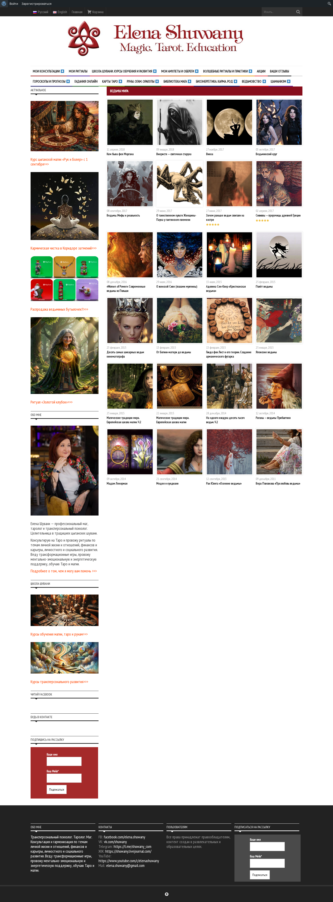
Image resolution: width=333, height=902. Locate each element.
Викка (209, 154)
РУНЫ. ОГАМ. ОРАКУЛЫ (141, 81)
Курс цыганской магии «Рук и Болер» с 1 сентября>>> (59, 162)
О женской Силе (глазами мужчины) (176, 286)
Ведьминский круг (266, 154)
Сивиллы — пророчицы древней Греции (278, 215)
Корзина (98, 12)
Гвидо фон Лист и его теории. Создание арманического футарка (228, 354)
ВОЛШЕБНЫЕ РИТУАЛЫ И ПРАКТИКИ (226, 71)
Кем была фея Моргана (120, 154)
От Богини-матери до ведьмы (173, 352)
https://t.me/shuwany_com (132, 846)
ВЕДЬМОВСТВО (252, 81)
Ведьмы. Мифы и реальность (123, 215)
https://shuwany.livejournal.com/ (128, 851)
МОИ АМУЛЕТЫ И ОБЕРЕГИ (178, 71)
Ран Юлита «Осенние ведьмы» (223, 483)
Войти (14, 3)
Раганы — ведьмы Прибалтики (273, 418)
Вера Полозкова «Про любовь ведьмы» (278, 483)
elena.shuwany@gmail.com (125, 865)
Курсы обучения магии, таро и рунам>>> (59, 634)
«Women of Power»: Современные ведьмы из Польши (126, 288)
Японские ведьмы (266, 352)
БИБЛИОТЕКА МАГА (176, 81)
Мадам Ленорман (117, 483)
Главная (77, 12)
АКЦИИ (261, 71)
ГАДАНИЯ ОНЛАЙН (86, 81)
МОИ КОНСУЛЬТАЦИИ (46, 71)
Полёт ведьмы (264, 286)
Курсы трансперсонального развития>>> (59, 681)
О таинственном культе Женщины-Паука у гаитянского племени (176, 217)
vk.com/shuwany (115, 841)
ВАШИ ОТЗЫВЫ (279, 71)
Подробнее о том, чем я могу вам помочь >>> (64, 570)
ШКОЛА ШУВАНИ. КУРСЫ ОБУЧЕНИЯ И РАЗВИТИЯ (122, 71)
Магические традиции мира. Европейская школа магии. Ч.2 (124, 420)
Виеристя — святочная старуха (173, 154)
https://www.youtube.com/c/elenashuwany (129, 860)
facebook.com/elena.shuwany (124, 837)
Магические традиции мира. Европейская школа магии (172, 420)
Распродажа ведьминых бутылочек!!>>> (59, 309)
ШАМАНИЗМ (279, 81)
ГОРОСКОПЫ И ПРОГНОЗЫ (49, 81)
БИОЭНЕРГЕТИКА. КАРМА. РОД (215, 81)
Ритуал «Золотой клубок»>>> (51, 402)
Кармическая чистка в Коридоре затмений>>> (64, 248)
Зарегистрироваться (36, 3)
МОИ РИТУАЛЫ (78, 71)
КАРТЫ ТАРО (110, 81)
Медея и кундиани (167, 483)
